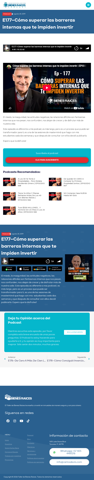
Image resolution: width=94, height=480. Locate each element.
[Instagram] (15, 421)
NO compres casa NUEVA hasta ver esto (75, 194)
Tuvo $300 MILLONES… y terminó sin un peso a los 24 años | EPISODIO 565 (31, 209)
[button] (7, 14)
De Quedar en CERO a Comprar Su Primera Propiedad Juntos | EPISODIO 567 (77, 182)
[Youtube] (21, 421)
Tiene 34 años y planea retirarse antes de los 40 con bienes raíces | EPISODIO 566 (29, 196)
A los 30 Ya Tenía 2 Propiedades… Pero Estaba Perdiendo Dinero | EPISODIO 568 (31, 182)
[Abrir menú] (88, 5)
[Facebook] (8, 421)
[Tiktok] (28, 421)
